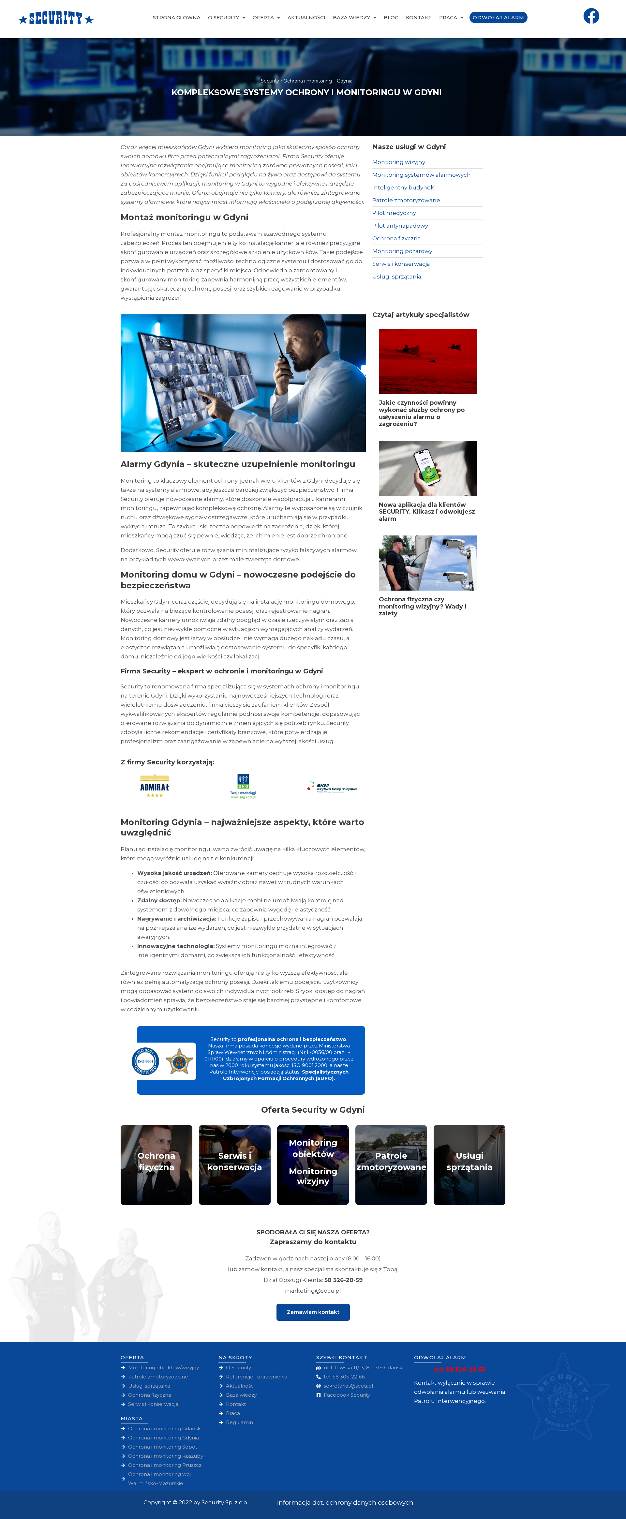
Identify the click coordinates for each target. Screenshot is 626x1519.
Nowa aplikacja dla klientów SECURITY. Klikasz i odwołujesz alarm (427, 511)
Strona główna (177, 17)
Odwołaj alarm (498, 17)
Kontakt (419, 17)
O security (223, 17)
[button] (313, 1312)
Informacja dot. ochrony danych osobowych (345, 1502)
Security (270, 81)
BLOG (391, 17)
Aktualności (306, 17)
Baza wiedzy (351, 17)
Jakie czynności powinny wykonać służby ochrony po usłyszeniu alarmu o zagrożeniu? (422, 413)
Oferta (263, 17)
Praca (448, 17)
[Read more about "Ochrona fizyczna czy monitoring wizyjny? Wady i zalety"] (428, 563)
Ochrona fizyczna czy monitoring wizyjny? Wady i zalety (423, 606)
